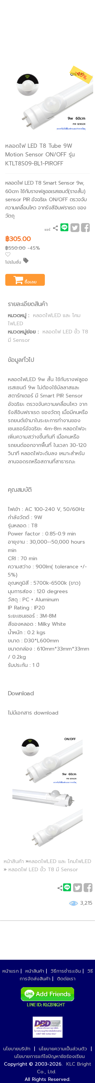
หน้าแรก (10, 971)
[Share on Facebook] (85, 229)
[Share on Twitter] (74, 229)
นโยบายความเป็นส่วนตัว (63, 1048)
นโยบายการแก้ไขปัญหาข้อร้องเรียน (49, 1056)
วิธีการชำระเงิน (66, 971)
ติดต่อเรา (66, 978)
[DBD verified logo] (48, 1027)
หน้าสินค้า (14, 861)
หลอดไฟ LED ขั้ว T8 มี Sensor (43, 869)
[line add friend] (47, 995)
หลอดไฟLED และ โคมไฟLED (59, 861)
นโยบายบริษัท (16, 1048)
